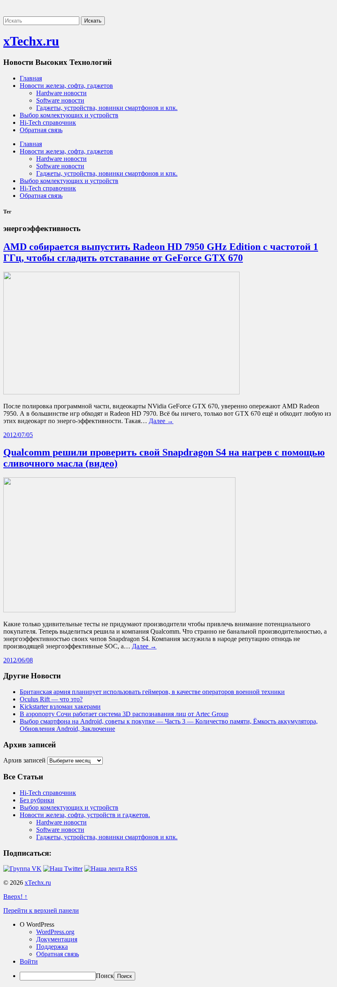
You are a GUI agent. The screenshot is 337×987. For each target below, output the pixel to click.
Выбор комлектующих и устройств (69, 115)
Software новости (60, 100)
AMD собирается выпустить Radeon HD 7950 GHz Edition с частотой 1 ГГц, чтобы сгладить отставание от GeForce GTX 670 (160, 252)
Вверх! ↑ (15, 896)
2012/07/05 (18, 434)
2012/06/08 (18, 660)
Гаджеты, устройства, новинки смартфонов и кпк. (107, 107)
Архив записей (24, 760)
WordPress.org (55, 931)
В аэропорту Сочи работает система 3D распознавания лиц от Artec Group (124, 713)
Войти (29, 961)
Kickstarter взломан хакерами (60, 706)
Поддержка (52, 946)
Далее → (161, 420)
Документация (56, 939)
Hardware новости (61, 92)
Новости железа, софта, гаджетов (66, 85)
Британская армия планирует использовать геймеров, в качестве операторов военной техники (152, 691)
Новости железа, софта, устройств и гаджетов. (85, 814)
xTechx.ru (31, 41)
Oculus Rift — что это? (51, 699)
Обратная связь (41, 129)
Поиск (105, 975)
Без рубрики (37, 800)
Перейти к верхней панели (41, 910)
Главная (31, 78)
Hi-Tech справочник (48, 122)
